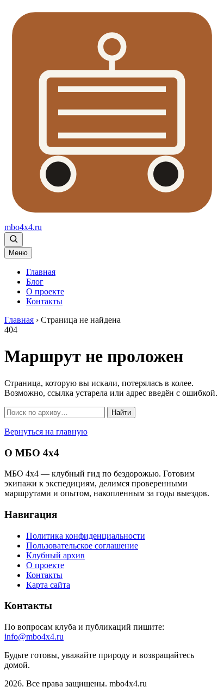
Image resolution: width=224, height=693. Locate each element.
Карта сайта (48, 584)
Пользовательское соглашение (82, 545)
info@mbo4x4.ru (34, 636)
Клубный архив (55, 555)
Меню (18, 253)
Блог (34, 281)
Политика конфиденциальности (85, 535)
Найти (121, 412)
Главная (40, 271)
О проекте (45, 291)
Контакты (44, 301)
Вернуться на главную (46, 431)
